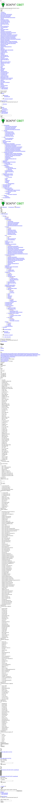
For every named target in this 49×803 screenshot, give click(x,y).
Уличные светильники (12, 256)
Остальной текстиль (16, 355)
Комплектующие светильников (16, 354)
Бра (8, 237)
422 (3, 786)
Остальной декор (24, 355)
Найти (2, 801)
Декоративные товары (12, 288)
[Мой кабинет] (1, 208)
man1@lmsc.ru (4, 100)
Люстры (9, 228)
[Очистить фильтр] (1, 745)
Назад (7, 217)
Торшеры (22, 353)
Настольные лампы (16, 353)
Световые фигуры (13, 278)
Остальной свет (31, 355)
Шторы (9, 323)
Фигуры (11, 291)
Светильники (10, 221)
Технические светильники (13, 246)
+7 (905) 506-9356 (4, 87)
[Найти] (1, 11)
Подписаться (19, 790)
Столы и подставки (12, 307)
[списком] (1, 363)
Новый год (10, 274)
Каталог (7, 218)
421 (2, 786)
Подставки (12, 319)
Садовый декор (11, 269)
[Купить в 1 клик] (1, 749)
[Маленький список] (0, 364)
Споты (10, 353)
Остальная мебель (11, 356)
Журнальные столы (14, 310)
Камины (11, 300)
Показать (2, 746)
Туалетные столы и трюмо (15, 315)
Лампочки (8, 354)
